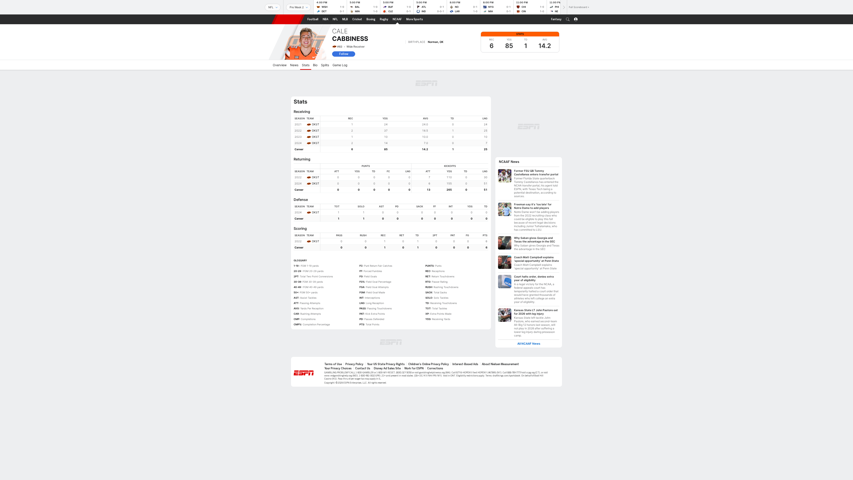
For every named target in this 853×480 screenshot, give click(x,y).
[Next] (563, 7)
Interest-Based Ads (465, 364)
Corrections (435, 368)
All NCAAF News (528, 343)
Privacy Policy (354, 364)
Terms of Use (333, 364)
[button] (568, 19)
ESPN (288, 19)
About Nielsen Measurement (500, 364)
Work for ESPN (414, 368)
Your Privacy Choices (338, 368)
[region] (404, 134)
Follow (343, 54)
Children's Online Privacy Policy (428, 364)
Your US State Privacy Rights (386, 364)
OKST (315, 124)
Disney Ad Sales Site (387, 368)
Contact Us (362, 368)
